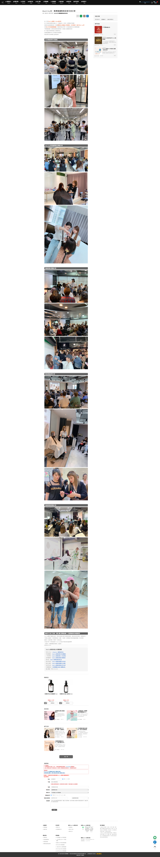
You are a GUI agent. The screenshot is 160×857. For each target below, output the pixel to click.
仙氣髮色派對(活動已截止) (60, 711)
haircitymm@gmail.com (90, 839)
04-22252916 (68, 766)
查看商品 (52, 703)
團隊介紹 (70, 831)
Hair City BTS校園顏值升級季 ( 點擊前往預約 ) (52, 771)
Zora (57, 795)
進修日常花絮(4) (110, 19)
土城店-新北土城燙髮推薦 (61, 846)
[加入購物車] (45, 703)
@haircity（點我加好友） (58, 652)
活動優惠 (57, 719)
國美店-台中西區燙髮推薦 (61, 842)
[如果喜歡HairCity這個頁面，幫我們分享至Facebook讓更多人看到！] (87, 16)
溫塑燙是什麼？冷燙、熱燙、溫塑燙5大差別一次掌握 (60, 729)
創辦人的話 (71, 829)
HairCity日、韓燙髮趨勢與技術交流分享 (61, 13)
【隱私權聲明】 (99, 853)
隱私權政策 (46, 841)
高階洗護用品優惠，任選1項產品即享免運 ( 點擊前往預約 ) (54, 772)
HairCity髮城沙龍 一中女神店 (59, 655)
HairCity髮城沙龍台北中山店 (59, 665)
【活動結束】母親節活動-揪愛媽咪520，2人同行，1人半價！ (83, 711)
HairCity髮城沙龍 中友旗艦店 (59, 654)
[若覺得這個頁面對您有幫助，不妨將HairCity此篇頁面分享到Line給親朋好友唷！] (81, 16)
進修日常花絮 (51, 13)
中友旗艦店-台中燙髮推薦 (61, 837)
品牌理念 (70, 827)
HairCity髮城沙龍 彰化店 (56, 659)
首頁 (43, 13)
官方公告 (97, 34)
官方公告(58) (97, 19)
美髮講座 (45, 827)
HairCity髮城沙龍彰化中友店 (59, 661)
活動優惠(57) (103, 19)
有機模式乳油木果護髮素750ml (51, 693)
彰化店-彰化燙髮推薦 (60, 844)
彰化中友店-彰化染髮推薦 (61, 848)
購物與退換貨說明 (47, 843)
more (115, 34)
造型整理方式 (59, 829)
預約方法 (58, 827)
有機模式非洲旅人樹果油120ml (66, 693)
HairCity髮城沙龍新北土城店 (59, 663)
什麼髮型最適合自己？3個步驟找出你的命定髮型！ (60, 742)
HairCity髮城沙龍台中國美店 (59, 657)
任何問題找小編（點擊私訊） (59, 667)
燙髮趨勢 (57, 749)
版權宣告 (45, 837)
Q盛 (64, 795)
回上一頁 (66, 756)
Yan (61, 795)
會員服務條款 (46, 839)
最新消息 (46, 13)
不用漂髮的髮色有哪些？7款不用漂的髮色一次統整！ (83, 729)
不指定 (53, 795)
